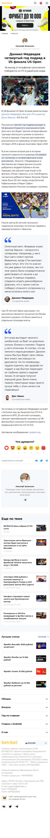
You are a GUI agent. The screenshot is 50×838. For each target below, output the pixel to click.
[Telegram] (46, 460)
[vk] (4, 806)
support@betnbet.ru (17, 786)
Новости (14, 33)
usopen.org (35, 432)
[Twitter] (41, 460)
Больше (42, 637)
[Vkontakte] (36, 460)
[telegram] (16, 806)
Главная (5, 33)
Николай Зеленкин (25, 46)
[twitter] (10, 806)
